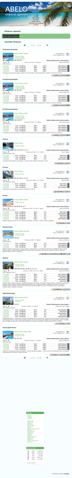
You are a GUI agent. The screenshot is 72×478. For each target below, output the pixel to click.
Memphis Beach (7, 227)
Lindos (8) (29, 435)
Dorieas (5, 195)
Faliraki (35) (30, 422)
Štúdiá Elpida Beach (9, 293)
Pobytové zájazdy (19, 56)
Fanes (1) (29, 423)
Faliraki (26, 53)
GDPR (36, 25)
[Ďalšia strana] (47, 45)
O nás (36, 16)
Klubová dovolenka (20, 58)
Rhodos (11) (30, 438)
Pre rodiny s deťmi (19, 57)
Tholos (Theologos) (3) (33, 440)
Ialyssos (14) (30, 426)
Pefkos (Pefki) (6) (31, 436)
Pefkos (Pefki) (27, 331)
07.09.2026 (6, 281)
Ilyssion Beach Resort (9, 327)
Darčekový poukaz (36, 23)
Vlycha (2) (29, 442)
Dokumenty (36, 21)
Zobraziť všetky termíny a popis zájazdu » (57, 60)
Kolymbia (26, 231)
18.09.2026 (6, 159)
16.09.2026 (6, 71)
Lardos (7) (29, 434)
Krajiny (30, 415)
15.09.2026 (6, 157)
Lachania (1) (30, 432)
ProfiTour (66, 473)
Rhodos (21, 53)
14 (40, 45)
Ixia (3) (29, 427)
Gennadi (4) (30, 424)
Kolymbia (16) (30, 431)
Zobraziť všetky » (31, 462)
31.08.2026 (6, 274)
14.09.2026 (6, 213)
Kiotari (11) (30, 430)
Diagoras (5, 258)
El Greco (5, 139)
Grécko (16, 53)
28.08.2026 (6, 310)
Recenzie (36, 18)
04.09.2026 (6, 279)
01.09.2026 (6, 155)
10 (38, 45)
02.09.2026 (6, 66)
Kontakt (36, 20)
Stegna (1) (29, 439)
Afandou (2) (30, 420)
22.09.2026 (6, 245)
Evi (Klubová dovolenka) (10, 49)
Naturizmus (18, 301)
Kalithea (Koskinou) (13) (33, 428)
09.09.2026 (6, 67)
